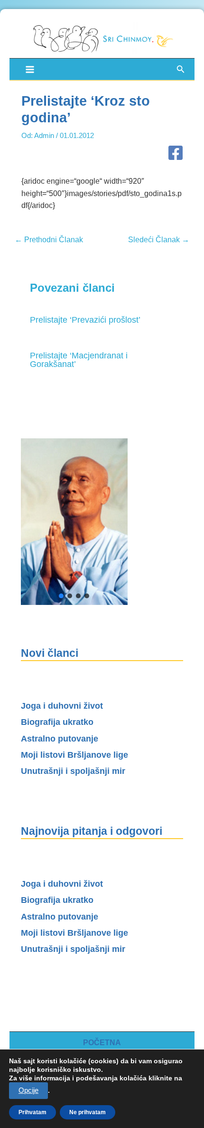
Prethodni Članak (49, 240)
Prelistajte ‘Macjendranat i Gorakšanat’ (79, 359)
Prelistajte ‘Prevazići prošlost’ (85, 320)
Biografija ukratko (57, 722)
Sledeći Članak (158, 240)
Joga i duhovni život (62, 706)
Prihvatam (32, 1112)
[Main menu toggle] (29, 69)
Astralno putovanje (59, 738)
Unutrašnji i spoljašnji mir (73, 771)
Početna (102, 1042)
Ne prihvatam (87, 1112)
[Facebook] (175, 154)
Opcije (28, 1090)
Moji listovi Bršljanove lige (74, 755)
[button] (180, 69)
